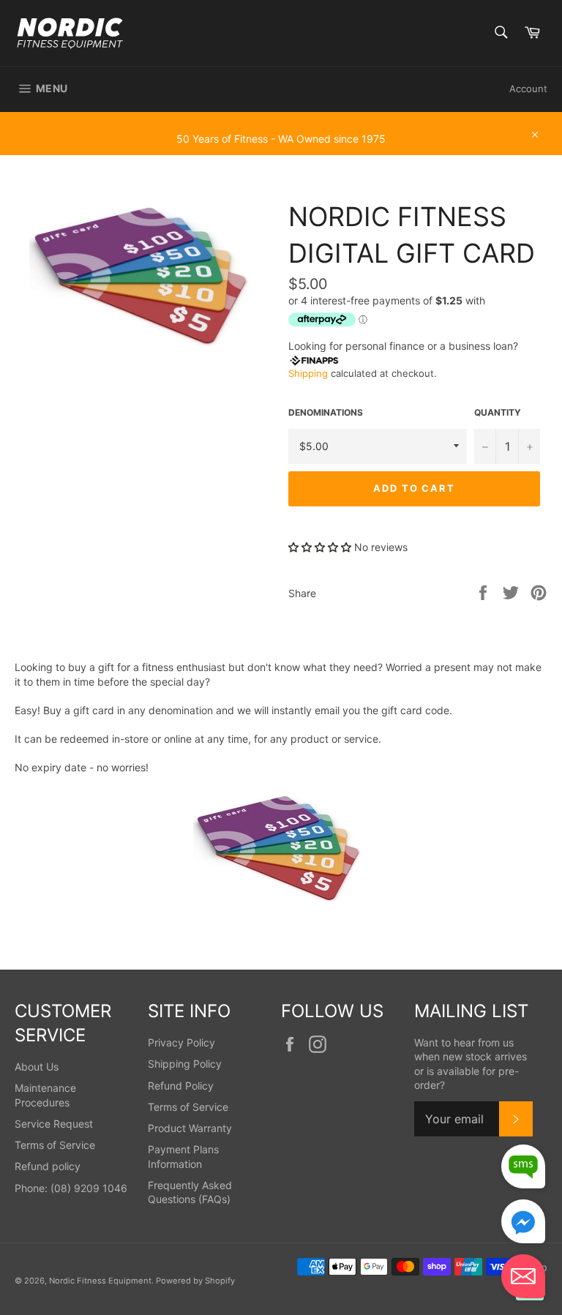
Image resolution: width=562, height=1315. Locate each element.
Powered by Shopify (195, 1280)
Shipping (308, 373)
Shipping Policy (185, 1063)
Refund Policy (181, 1085)
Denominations (325, 412)
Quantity (497, 412)
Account (528, 88)
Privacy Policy (181, 1042)
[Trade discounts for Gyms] (281, 148)
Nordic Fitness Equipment (100, 1280)
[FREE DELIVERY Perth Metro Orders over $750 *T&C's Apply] (281, 118)
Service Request (54, 1123)
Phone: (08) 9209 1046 (71, 1188)
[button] (319, 547)
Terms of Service (55, 1145)
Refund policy (47, 1166)
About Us (37, 1066)
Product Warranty (190, 1128)
